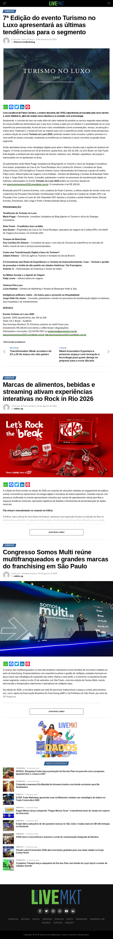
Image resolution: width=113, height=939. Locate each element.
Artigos (25, 919)
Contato (57, 923)
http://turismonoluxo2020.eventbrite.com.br (65, 335)
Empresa (47, 919)
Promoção (81, 919)
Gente (69, 919)
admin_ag (18, 409)
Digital (36, 919)
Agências (13, 919)
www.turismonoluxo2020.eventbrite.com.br (27, 184)
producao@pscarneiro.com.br (62, 331)
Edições (69, 923)
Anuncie (46, 923)
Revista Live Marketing (24, 42)
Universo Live (97, 919)
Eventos (59, 919)
